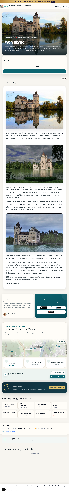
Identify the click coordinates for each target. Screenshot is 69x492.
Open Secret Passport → (57, 387)
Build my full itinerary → (57, 376)
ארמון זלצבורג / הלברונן (36, 362)
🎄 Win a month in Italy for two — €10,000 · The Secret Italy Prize (34, 1)
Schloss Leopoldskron (58, 362)
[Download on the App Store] (44, 307)
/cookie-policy (60, 486)
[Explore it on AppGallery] (51, 312)
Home (57, 6)
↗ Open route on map (58, 372)
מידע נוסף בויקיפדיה (9, 431)
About (65, 6)
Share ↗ (64, 78)
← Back (7, 34)
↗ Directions (34, 71)
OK (4, 489)
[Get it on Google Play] (58, 307)
